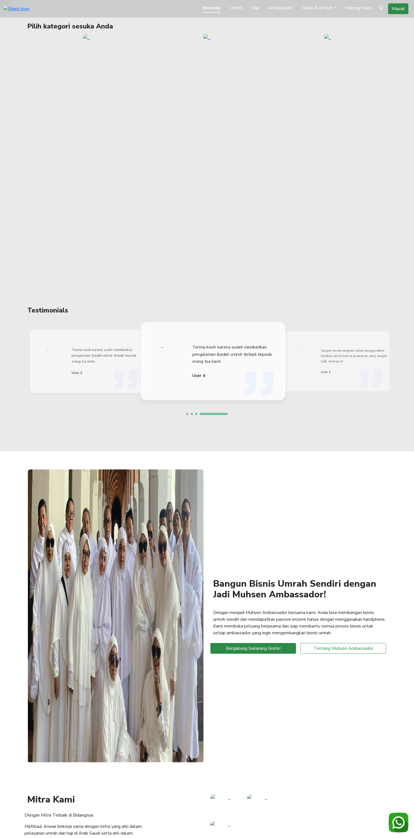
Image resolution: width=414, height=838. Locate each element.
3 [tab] (196, 414)
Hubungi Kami (358, 8)
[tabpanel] (211, 361)
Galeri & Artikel (317, 8)
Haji (255, 8)
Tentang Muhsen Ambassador (343, 648)
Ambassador (280, 8)
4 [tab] (214, 414)
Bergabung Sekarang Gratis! (253, 648)
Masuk (398, 9)
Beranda (211, 8)
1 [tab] (187, 414)
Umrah (236, 8)
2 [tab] (192, 414)
